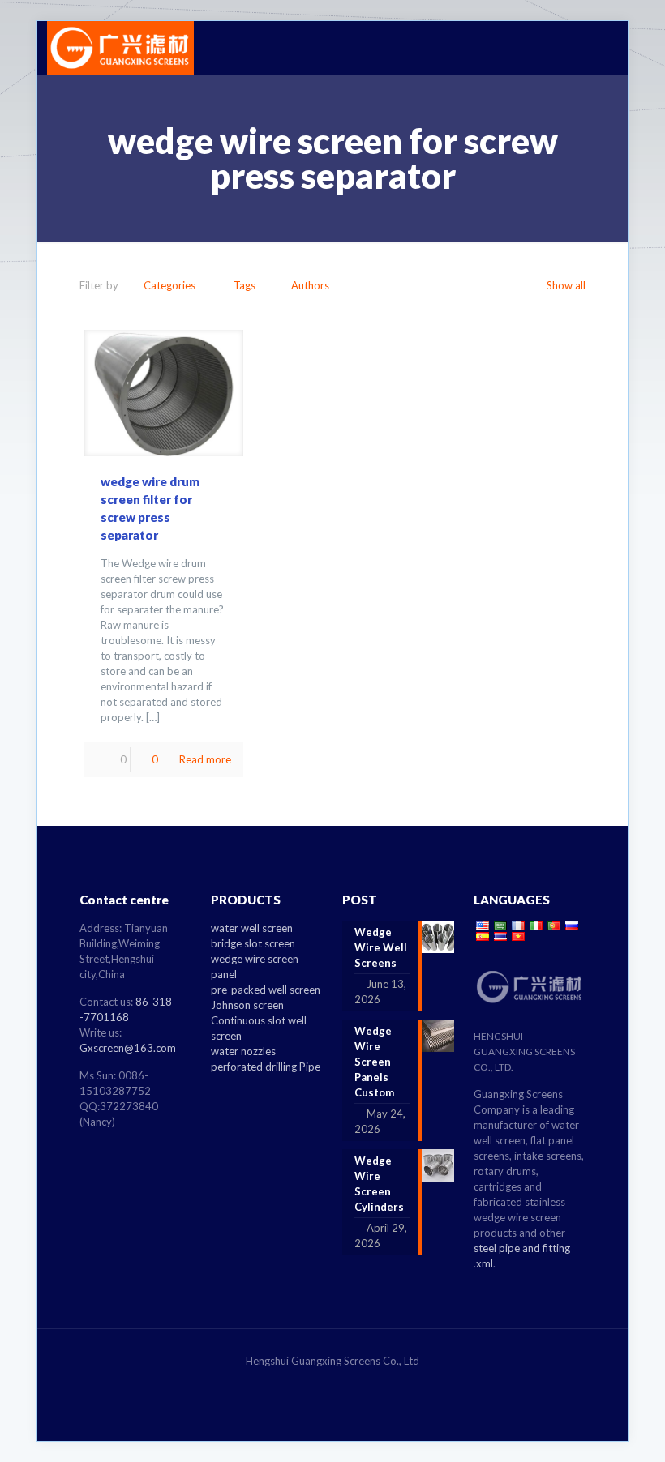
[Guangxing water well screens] (120, 48)
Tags (244, 285)
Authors (310, 285)
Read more (205, 759)
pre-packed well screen (265, 989)
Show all (566, 285)
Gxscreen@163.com (127, 1047)
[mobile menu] (592, 48)
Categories (169, 285)
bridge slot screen (253, 943)
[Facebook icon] (316, 1383)
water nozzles (243, 1051)
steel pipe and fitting (522, 1248)
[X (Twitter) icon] (333, 1383)
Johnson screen (247, 1004)
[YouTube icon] (350, 1383)
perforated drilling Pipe (265, 1066)
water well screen (252, 927)
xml (484, 1263)
